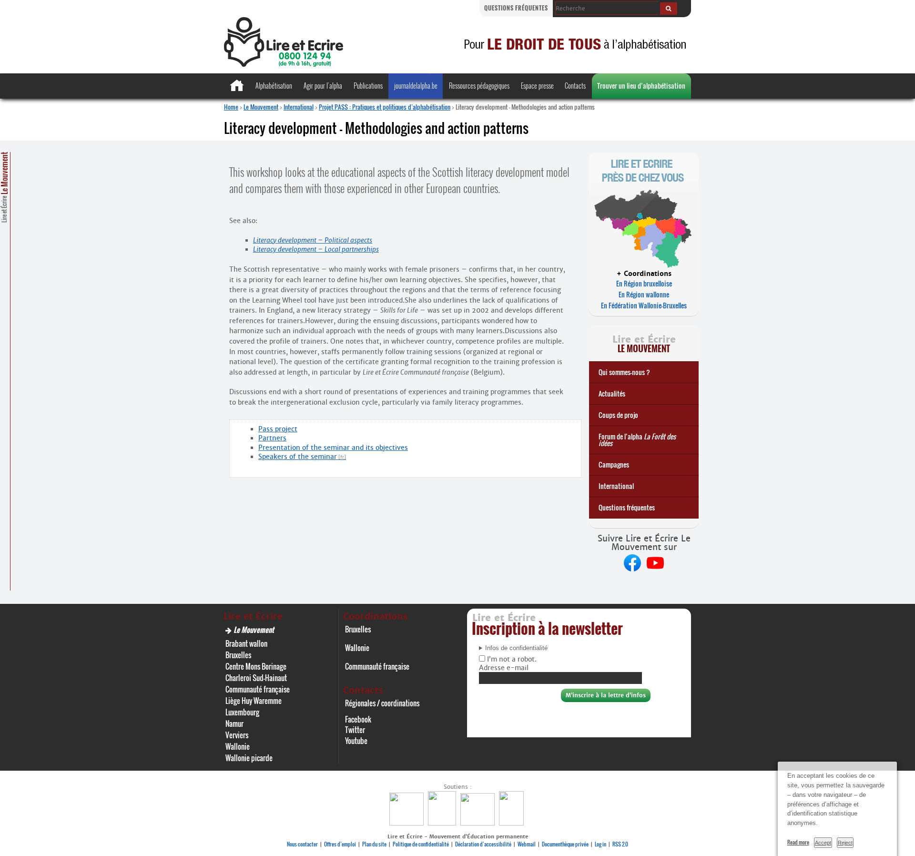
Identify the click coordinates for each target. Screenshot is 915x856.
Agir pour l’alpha (323, 86)
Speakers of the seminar (297, 456)
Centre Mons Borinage (255, 666)
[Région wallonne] (512, 823)
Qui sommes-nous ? (624, 372)
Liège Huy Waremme (253, 700)
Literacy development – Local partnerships (316, 249)
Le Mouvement (261, 107)
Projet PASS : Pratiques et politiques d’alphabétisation (384, 107)
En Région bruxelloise (644, 283)
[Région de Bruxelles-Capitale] (443, 823)
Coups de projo (618, 415)
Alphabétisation (273, 86)
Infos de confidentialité (516, 648)
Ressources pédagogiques (479, 86)
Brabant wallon (246, 643)
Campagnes (614, 464)
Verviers (236, 735)
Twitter (355, 729)
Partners (272, 438)
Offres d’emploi (340, 844)
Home (231, 107)
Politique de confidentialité (421, 844)
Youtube (356, 740)
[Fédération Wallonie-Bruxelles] (407, 823)
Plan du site (374, 844)
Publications (368, 86)
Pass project (277, 429)
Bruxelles (238, 655)
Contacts (575, 86)
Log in (600, 844)
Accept (823, 843)
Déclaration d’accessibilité (483, 844)
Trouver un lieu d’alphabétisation (641, 86)
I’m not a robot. (511, 659)
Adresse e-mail (504, 667)
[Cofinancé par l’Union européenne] (478, 823)
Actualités (612, 393)
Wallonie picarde (249, 758)
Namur (234, 723)
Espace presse (537, 86)
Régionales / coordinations (382, 703)
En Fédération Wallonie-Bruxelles (644, 305)
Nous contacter (302, 844)
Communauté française (257, 689)
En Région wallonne (644, 294)
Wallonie (237, 746)
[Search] (668, 8)
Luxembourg (242, 712)
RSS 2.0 (620, 844)
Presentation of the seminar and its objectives (333, 447)
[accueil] (283, 64)
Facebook (358, 719)
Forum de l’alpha (637, 439)
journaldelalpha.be (415, 86)
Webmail (527, 844)
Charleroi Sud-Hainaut (256, 678)
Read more (798, 842)
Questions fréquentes (516, 8)
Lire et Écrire (4, 187)
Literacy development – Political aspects (312, 240)
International (299, 107)
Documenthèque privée (565, 844)
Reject (845, 843)
